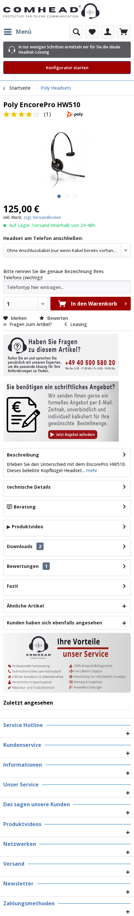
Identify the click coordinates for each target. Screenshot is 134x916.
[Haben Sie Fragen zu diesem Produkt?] (61, 355)
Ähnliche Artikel (25, 606)
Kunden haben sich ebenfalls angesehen (54, 623)
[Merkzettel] (91, 31)
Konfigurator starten (67, 67)
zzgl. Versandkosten (42, 217)
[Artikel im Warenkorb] (123, 31)
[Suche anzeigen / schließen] (75, 31)
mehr (91, 470)
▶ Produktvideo (25, 526)
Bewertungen (23, 566)
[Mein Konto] (107, 31)
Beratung (25, 507)
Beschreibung (23, 455)
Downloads (20, 546)
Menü (24, 31)
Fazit (12, 586)
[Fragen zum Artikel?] (61, 411)
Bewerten (57, 318)
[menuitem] (17, 31)
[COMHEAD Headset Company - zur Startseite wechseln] (67, 11)
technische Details (29, 487)
